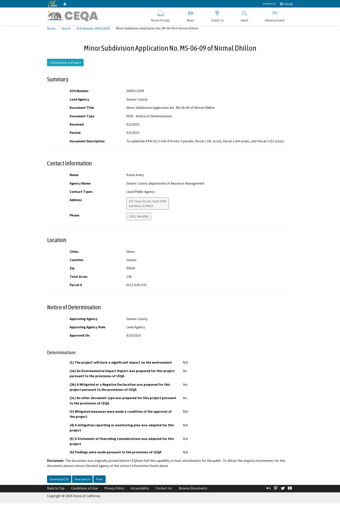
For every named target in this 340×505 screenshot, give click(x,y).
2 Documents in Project (65, 62)
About (190, 20)
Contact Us (269, 3)
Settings (288, 4)
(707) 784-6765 (139, 216)
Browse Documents (193, 488)
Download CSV (59, 479)
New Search (82, 479)
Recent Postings (160, 20)
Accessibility (140, 488)
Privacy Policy (114, 488)
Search (244, 20)
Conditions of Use (84, 488)
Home (51, 28)
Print (99, 479)
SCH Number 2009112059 (93, 28)
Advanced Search (275, 20)
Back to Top (56, 488)
